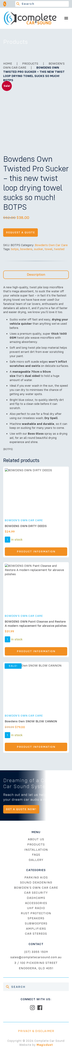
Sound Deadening (36, 882)
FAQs (36, 854)
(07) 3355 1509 (36, 952)
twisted (59, 249)
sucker (38, 249)
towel (48, 249)
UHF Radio (36, 908)
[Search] (18, 4)
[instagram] (32, 1007)
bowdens (26, 249)
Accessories (36, 903)
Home (7, 63)
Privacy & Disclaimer (36, 1031)
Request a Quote (20, 232)
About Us (36, 839)
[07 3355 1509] (6, 3)
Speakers (36, 918)
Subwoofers (36, 923)
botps (15, 249)
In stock (17, 539)
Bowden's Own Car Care (51, 245)
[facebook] (40, 1007)
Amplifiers (36, 928)
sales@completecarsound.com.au (36, 957)
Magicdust (45, 1044)
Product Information (36, 551)
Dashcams (36, 898)
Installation (36, 849)
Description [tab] (36, 274)
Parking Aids (36, 877)
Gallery (36, 860)
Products (30, 63)
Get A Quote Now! (21, 809)
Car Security (36, 892)
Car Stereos (36, 933)
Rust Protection (36, 913)
